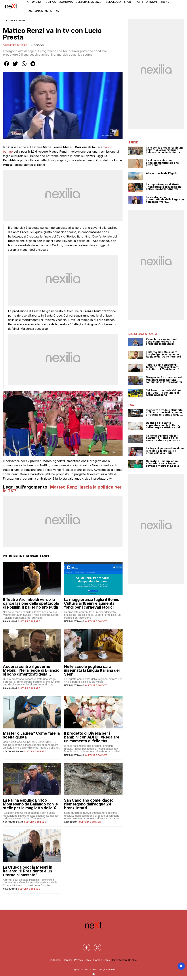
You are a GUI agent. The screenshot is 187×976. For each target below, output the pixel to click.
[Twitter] (95, 945)
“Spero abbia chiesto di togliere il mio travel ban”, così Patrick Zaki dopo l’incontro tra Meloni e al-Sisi (165, 367)
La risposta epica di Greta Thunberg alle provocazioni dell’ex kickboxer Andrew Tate (164, 186)
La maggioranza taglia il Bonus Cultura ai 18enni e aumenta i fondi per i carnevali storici (91, 603)
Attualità (34, 1)
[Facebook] (84, 945)
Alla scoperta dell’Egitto (162, 173)
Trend (165, 1)
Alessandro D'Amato (15, 44)
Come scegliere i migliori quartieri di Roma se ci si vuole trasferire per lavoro (163, 438)
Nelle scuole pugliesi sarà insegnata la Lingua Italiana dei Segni (92, 670)
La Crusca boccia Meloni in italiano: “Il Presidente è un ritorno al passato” (27, 871)
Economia (66, 1)
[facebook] (6, 66)
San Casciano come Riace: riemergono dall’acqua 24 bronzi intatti (88, 804)
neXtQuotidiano (74, 621)
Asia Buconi (10, 621)
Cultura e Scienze (88, 1)
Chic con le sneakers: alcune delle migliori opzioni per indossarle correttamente (165, 150)
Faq (57, 10)
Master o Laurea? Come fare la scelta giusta (31, 735)
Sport (128, 1)
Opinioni (152, 1)
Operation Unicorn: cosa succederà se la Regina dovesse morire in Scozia (162, 463)
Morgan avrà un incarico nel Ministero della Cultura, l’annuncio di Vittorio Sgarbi (164, 379)
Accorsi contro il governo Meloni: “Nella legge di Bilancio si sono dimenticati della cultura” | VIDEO (31, 670)
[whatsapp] (24, 66)
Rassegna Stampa (39, 10)
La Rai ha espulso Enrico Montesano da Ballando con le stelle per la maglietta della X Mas (30, 804)
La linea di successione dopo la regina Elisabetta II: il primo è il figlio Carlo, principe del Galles (165, 450)
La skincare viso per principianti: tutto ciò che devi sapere (162, 162)
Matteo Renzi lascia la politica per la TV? (62, 489)
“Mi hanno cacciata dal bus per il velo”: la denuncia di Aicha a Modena (164, 392)
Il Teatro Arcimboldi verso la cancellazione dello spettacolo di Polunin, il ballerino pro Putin (31, 603)
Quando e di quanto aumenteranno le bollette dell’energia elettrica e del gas (163, 425)
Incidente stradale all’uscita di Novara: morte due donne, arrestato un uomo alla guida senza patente (165, 412)
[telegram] (33, 66)
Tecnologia (112, 1)
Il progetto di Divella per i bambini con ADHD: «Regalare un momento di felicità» (91, 737)
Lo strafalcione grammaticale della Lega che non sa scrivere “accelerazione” (165, 199)
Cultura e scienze (14, 20)
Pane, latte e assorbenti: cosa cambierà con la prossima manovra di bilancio (162, 341)
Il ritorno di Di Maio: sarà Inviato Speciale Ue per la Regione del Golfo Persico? (163, 354)
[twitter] (15, 66)
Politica (50, 1)
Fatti (139, 1)
